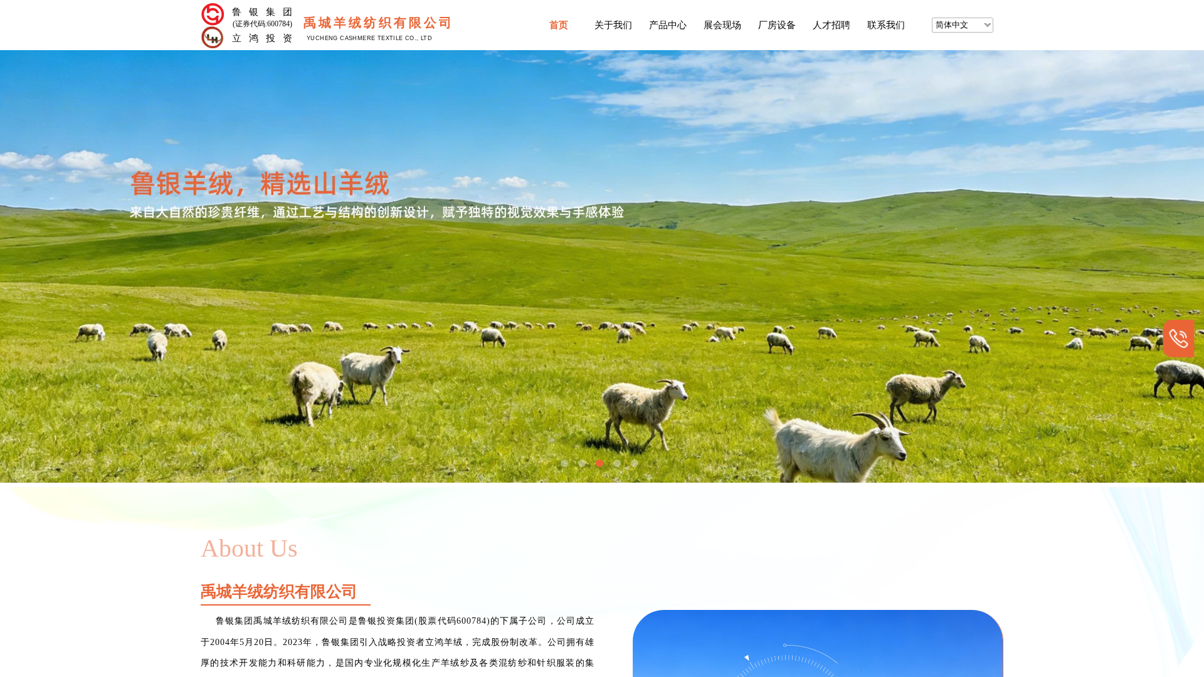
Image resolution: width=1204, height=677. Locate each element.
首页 (558, 25)
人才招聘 (831, 25)
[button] (564, 463)
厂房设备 (777, 25)
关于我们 (613, 25)
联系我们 (886, 25)
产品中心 (668, 25)
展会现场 (722, 25)
